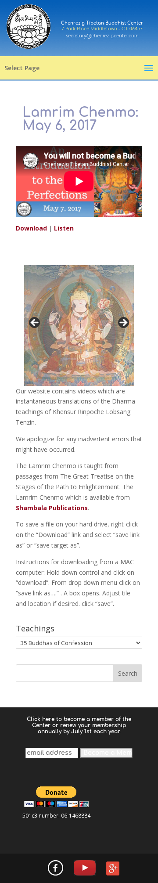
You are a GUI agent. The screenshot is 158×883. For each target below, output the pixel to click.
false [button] (35, 323)
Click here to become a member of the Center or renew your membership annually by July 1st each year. (79, 725)
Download (32, 228)
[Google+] (112, 869)
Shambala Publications (52, 508)
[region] (79, 325)
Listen (64, 228)
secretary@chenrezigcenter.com (102, 35)
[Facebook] (55, 868)
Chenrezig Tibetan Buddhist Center (102, 23)
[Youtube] (85, 868)
